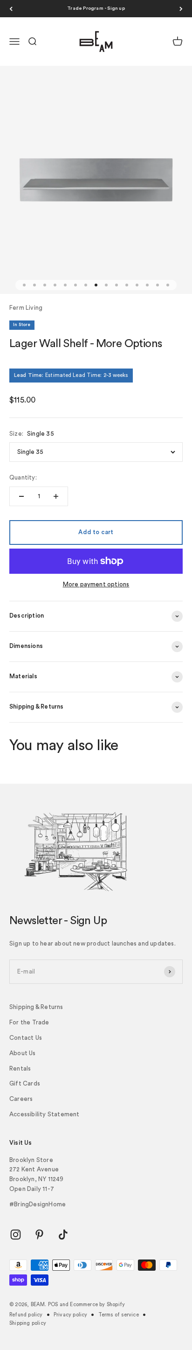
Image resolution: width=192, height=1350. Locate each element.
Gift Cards (24, 1083)
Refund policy (26, 1314)
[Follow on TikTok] (63, 1234)
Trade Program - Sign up (96, 8)
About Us (22, 1053)
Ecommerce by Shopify (97, 1304)
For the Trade (29, 1022)
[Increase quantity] (56, 496)
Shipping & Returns (36, 1007)
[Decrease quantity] (21, 496)
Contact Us (25, 1038)
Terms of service (118, 1314)
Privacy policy (71, 1314)
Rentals (20, 1068)
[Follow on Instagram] (15, 1234)
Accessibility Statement (44, 1114)
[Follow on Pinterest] (39, 1234)
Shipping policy (27, 1323)
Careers (21, 1099)
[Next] (181, 9)
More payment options (96, 584)
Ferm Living (25, 308)
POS (53, 1304)
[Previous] (11, 9)
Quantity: (23, 477)
